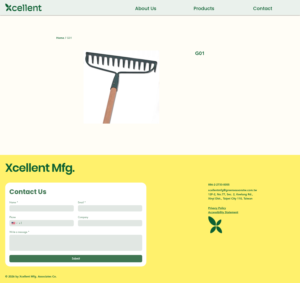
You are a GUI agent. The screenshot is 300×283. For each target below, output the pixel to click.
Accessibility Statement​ (223, 212)
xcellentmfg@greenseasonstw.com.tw (232, 190)
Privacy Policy (217, 208)
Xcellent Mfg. (39, 168)
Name (13, 202)
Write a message (19, 231)
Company (83, 217)
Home (60, 38)
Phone (12, 217)
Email (82, 202)
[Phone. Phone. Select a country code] (14, 223)
